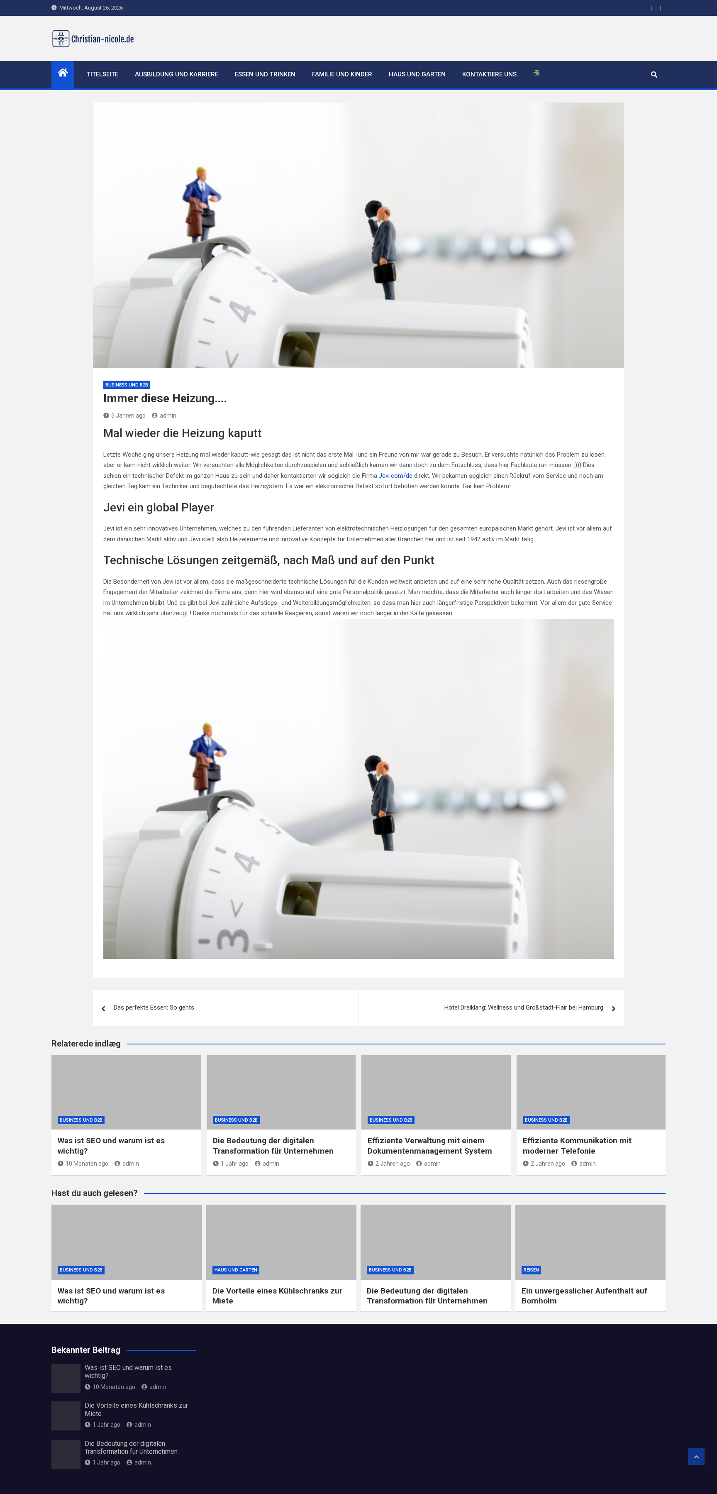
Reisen (531, 1270)
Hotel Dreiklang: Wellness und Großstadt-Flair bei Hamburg (523, 1007)
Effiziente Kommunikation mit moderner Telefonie (577, 1146)
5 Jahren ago (128, 415)
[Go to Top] (696, 1456)
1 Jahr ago (235, 1163)
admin (168, 415)
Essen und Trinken (265, 74)
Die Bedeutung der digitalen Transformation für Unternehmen (273, 1146)
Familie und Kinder (342, 74)
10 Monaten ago (87, 1163)
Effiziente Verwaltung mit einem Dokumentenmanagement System (430, 1146)
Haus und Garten (417, 74)
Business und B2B (126, 385)
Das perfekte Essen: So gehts (154, 1007)
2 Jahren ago (393, 1163)
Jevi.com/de (395, 475)
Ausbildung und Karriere (176, 74)
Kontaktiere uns (489, 74)
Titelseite (102, 74)
